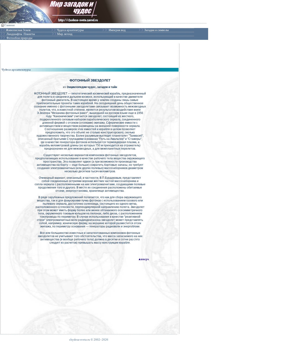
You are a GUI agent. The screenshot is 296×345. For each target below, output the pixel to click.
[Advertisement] (90, 54)
